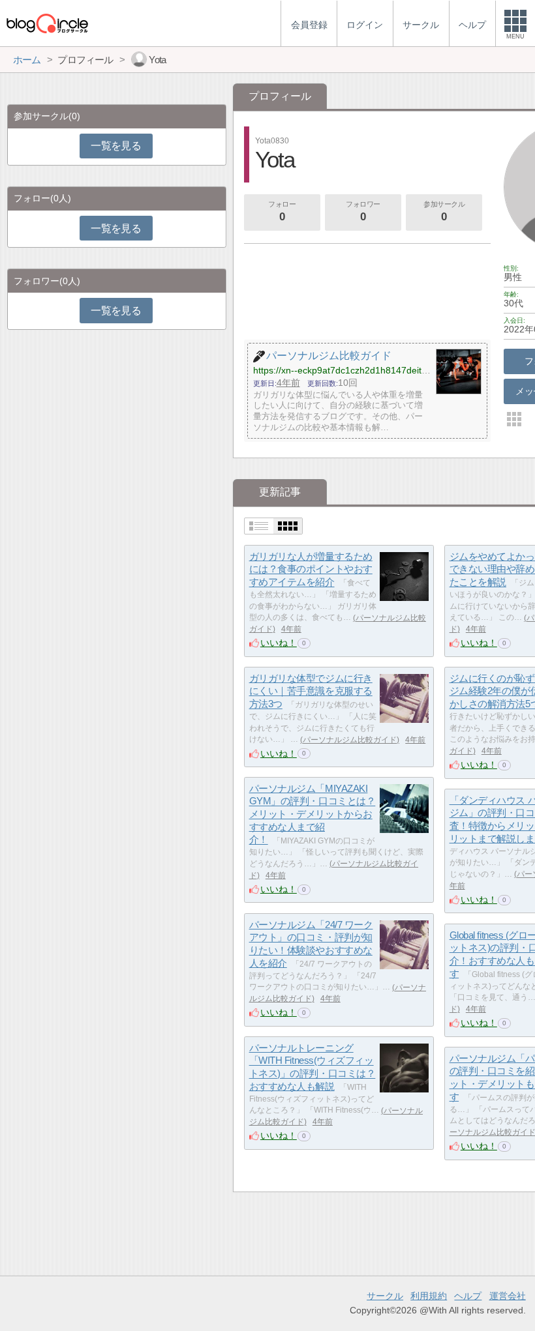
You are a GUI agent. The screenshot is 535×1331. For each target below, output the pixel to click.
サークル (385, 1296)
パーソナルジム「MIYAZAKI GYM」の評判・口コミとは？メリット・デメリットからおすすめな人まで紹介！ (312, 814)
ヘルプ (468, 1296)
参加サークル (444, 211)
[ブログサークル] (47, 23)
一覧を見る (116, 145)
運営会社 (507, 1296)
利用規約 (428, 1296)
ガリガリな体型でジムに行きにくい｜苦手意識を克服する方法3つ (311, 691)
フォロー (282, 211)
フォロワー (363, 211)
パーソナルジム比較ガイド (350, 740)
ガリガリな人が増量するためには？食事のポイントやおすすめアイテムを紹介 (311, 569)
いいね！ (278, 642)
